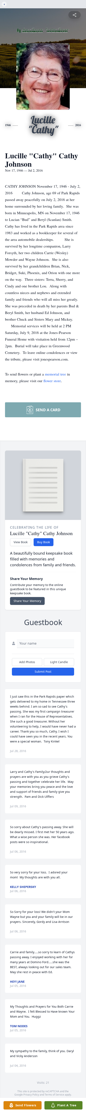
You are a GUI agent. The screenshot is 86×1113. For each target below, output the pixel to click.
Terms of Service (54, 1094)
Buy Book (43, 542)
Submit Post (43, 671)
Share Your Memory (27, 601)
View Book (21, 542)
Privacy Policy (31, 1094)
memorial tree (55, 374)
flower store (52, 380)
